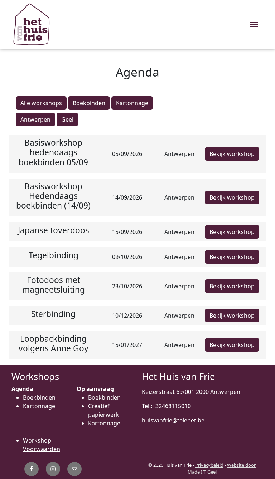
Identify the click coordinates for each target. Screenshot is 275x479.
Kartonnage (132, 103)
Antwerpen (35, 119)
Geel (67, 119)
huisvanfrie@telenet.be (173, 420)
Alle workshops (41, 103)
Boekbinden (89, 103)
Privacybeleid (209, 465)
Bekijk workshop (232, 154)
